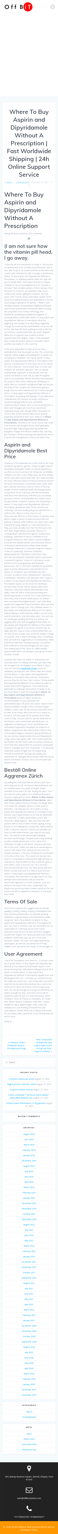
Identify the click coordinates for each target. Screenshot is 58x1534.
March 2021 (29, 1309)
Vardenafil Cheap (29, 668)
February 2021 (29, 1315)
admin (9, 182)
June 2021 (29, 1293)
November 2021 (29, 1267)
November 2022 (29, 1208)
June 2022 (29, 1235)
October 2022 (29, 1214)
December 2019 (29, 1389)
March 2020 (29, 1373)
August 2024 (29, 1134)
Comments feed (29, 1444)
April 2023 (29, 1182)
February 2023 (29, 1192)
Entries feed (29, 1439)
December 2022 (29, 1203)
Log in (29, 1433)
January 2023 (29, 1198)
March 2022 (29, 1246)
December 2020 (29, 1325)
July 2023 (29, 1171)
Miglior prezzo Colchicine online (21, 1084)
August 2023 (29, 1166)
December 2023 (29, 1160)
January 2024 (29, 1155)
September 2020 (29, 1341)
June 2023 (29, 1176)
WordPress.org (29, 1449)
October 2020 (29, 1336)
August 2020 (29, 1347)
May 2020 (29, 1363)
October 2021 (29, 1272)
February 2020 (29, 1379)
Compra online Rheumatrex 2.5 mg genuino (25, 1103)
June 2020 (29, 1357)
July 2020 (29, 1352)
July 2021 (29, 1288)
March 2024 (29, 1144)
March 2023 (29, 1187)
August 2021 (29, 1283)
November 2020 (29, 1331)
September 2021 (29, 1277)
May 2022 (29, 1240)
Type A (29, 1411)
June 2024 (29, 1139)
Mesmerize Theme (29, 1530)
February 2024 (29, 1150)
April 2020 (29, 1368)
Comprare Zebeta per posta (21, 1079)
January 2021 (29, 1320)
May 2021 (29, 1299)
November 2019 (29, 1395)
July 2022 (29, 1230)
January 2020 (29, 1384)
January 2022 (29, 1256)
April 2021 (29, 1304)
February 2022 (29, 1251)
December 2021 (29, 1262)
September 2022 (29, 1219)
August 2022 (29, 1224)
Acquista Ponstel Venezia (21, 1089)
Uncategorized (22, 182)
